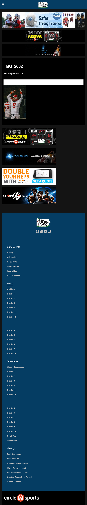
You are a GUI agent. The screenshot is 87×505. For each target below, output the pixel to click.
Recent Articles (13, 275)
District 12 (11, 316)
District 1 (11, 293)
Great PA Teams (14, 481)
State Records (13, 458)
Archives (11, 289)
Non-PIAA (11, 436)
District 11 (11, 312)
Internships (12, 271)
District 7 (11, 339)
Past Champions (14, 454)
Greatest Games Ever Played (19, 477)
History (10, 252)
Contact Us (12, 261)
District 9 (11, 348)
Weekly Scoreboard (15, 367)
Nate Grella (7, 74)
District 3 (11, 303)
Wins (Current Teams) (16, 468)
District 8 (11, 344)
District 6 (11, 335)
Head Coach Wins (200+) (17, 472)
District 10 (11, 353)
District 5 (11, 330)
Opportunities (13, 266)
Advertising (12, 257)
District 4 (11, 307)
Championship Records (17, 463)
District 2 (11, 298)
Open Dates (12, 440)
